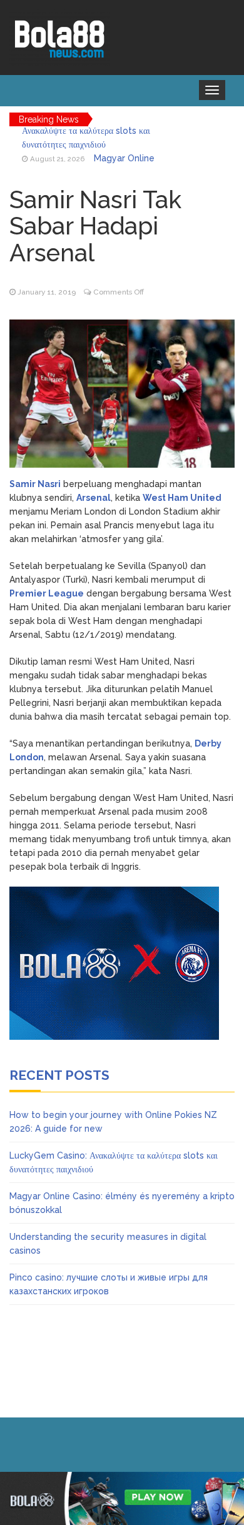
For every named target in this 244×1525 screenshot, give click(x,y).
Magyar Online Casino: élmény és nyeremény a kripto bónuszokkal (89, 148)
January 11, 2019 (47, 292)
